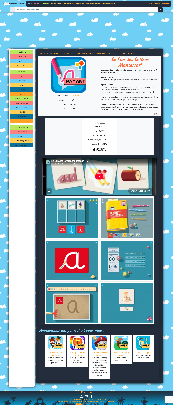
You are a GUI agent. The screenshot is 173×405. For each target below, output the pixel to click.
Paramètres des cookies (91, 402)
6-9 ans (135, 53)
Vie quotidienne (22, 116)
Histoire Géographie (21, 99)
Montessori (86, 392)
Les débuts (21, 72)
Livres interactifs (21, 108)
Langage (22, 76)
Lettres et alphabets (77, 53)
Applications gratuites (93, 4)
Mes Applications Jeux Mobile (86, 399)
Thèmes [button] (45, 4)
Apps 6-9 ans (22, 61)
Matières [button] (36, 4)
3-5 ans (129, 53)
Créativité (22, 112)
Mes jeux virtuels (102, 399)
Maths (22, 85)
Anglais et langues (22, 103)
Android (157, 4)
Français (22, 94)
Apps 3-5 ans (22, 56)
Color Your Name (71, 399)
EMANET (79, 404)
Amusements (21, 121)
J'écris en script (143, 353)
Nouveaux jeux (69, 4)
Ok (160, 9)
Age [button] (29, 4)
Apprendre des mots (93, 53)
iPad (150, 4)
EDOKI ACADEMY (74, 96)
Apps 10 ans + (21, 65)
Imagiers (105, 53)
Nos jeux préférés (56, 4)
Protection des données (107, 402)
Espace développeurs (75, 402)
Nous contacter (63, 402)
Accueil (42, 53)
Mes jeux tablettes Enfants (14, 3)
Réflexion (22, 81)
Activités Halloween (108, 4)
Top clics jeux (80, 4)
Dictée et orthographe (117, 53)
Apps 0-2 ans (22, 52)
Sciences (22, 90)
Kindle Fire (165, 4)
